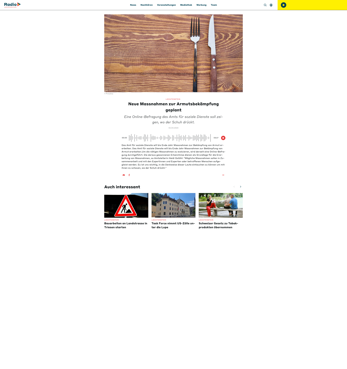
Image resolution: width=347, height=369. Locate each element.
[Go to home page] (12, 5)
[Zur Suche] (265, 5)
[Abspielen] (283, 5)
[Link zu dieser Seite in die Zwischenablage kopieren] (223, 175)
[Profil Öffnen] (271, 5)
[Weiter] (240, 186)
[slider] (170, 138)
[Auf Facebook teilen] (129, 175)
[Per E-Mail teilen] (124, 175)
